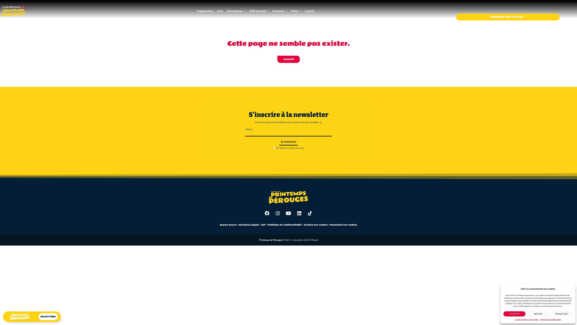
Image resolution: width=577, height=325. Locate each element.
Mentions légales (249, 224)
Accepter (514, 314)
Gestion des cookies (316, 224)
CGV (263, 224)
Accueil (288, 59)
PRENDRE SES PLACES (506, 17)
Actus (220, 10)
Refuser (538, 314)
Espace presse (228, 224)
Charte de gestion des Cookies (526, 319)
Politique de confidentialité (550, 319)
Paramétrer (561, 314)
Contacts (309, 10)
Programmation (205, 10)
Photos (294, 10)
